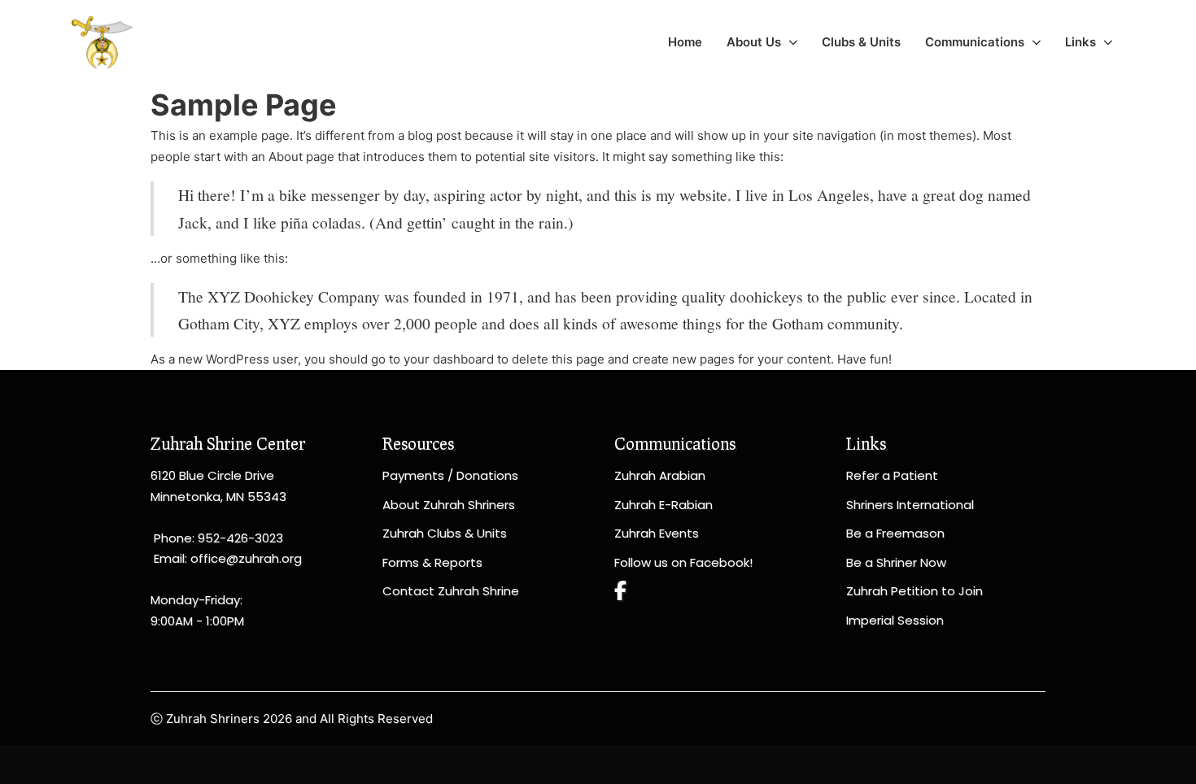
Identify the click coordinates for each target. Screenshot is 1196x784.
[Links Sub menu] (1108, 43)
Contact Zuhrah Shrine (450, 590)
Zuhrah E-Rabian (663, 504)
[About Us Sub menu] (793, 43)
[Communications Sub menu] (1036, 43)
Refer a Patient (892, 475)
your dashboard (449, 359)
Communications (974, 42)
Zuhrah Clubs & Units (444, 533)
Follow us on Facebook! (683, 562)
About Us (754, 42)
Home (685, 42)
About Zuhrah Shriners (448, 504)
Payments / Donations (450, 475)
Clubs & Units (861, 42)
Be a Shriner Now (896, 562)
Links (1080, 42)
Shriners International (910, 504)
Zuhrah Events (656, 533)
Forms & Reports (432, 562)
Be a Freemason (895, 533)
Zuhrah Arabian (659, 475)
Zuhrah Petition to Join (914, 590)
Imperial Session (895, 620)
